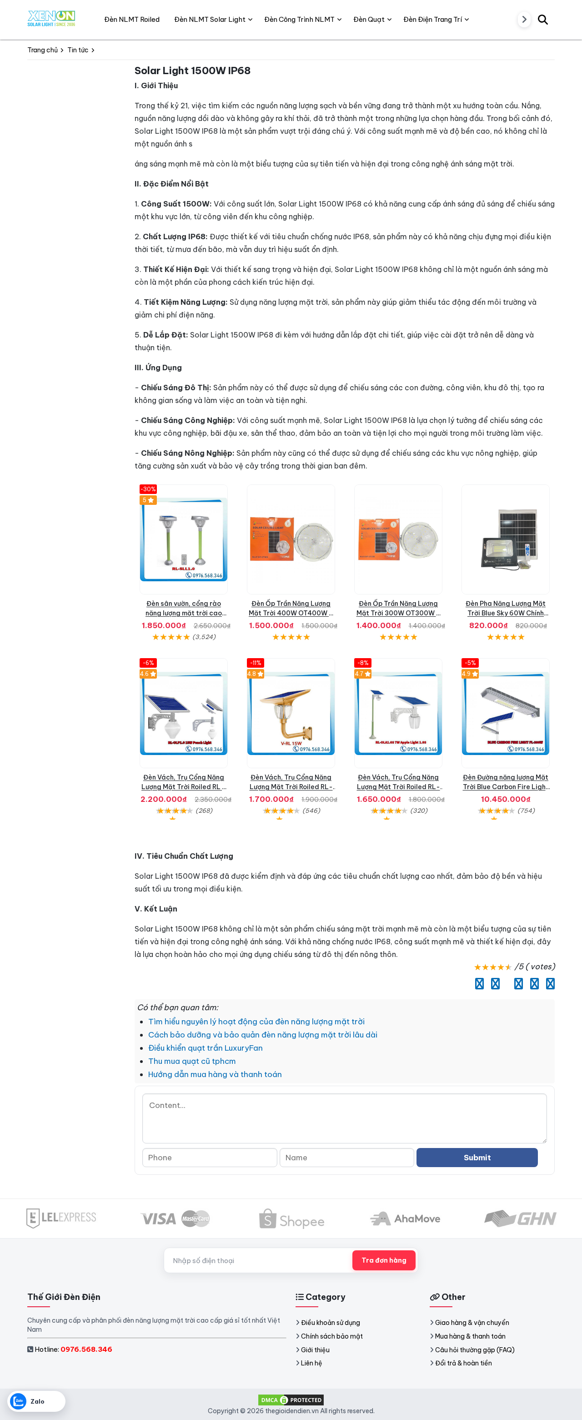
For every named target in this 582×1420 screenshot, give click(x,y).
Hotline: (73, 1349)
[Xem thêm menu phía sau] (524, 19)
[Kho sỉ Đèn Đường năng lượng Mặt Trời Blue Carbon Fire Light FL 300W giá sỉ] (505, 713)
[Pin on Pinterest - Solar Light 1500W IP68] (516, 984)
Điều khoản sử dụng (330, 1323)
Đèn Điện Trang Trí (432, 19)
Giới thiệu (315, 1350)
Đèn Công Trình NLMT (299, 19)
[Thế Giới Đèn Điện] (51, 19)
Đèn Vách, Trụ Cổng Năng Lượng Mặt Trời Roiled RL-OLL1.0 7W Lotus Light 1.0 (291, 787)
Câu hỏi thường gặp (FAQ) (475, 1350)
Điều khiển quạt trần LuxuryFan (205, 1048)
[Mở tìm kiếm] (543, 19)
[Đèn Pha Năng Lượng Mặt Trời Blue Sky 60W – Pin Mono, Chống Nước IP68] (505, 539)
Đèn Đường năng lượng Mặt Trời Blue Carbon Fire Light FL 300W (506, 787)
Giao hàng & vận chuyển (472, 1323)
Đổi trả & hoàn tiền (463, 1363)
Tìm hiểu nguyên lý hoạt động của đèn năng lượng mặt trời (256, 1022)
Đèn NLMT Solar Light (210, 19)
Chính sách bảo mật (332, 1336)
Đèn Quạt (369, 19)
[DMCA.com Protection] (291, 1399)
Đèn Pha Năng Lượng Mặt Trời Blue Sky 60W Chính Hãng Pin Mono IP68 (506, 613)
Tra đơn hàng (383, 1260)
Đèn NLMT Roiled (132, 19)
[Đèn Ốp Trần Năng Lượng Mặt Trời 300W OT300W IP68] (398, 539)
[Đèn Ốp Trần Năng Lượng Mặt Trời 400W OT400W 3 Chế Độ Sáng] (291, 539)
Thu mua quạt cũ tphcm (192, 1061)
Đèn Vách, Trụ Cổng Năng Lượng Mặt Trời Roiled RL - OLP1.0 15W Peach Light (183, 787)
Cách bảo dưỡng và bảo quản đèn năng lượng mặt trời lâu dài (262, 1035)
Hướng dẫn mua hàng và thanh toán (215, 1074)
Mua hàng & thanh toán (470, 1336)
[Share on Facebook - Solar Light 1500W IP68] (477, 984)
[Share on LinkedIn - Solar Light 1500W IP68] (504, 984)
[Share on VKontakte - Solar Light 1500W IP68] (532, 984)
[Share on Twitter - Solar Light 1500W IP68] (493, 984)
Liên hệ (311, 1363)
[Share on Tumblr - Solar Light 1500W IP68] (548, 984)
